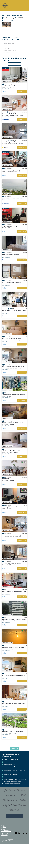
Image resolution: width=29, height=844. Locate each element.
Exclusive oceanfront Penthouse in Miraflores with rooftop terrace (12, 423)
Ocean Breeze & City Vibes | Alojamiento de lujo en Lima (14, 648)
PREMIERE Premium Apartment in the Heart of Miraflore (13, 479)
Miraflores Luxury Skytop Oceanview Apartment (13, 732)
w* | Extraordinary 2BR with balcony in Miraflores (13, 676)
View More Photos (6, 24)
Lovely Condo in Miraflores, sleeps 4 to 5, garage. (14, 591)
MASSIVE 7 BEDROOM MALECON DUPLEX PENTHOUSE (14, 619)
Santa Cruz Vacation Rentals (11, 759)
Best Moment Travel (6, 830)
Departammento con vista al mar (12, 198)
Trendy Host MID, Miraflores (10, 114)
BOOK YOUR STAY (14, 816)
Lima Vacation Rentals (9, 762)
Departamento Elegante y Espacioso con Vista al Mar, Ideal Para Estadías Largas (14, 170)
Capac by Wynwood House (10, 142)
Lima (18, 13)
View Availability (22, 91)
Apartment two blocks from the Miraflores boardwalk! (11, 86)
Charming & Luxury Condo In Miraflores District (13, 507)
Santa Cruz (7, 88)
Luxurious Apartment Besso (10, 254)
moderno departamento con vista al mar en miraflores (14, 311)
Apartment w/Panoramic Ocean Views (13, 394)
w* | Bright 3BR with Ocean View (11, 450)
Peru (14, 13)
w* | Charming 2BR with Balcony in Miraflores (12, 535)
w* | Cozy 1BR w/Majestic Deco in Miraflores (11, 339)
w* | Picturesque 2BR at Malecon (11, 282)
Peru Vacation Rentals (9, 764)
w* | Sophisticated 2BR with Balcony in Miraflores (13, 704)
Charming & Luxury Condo (9, 226)
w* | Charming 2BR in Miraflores (11, 563)
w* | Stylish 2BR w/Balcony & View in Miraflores (13, 367)
